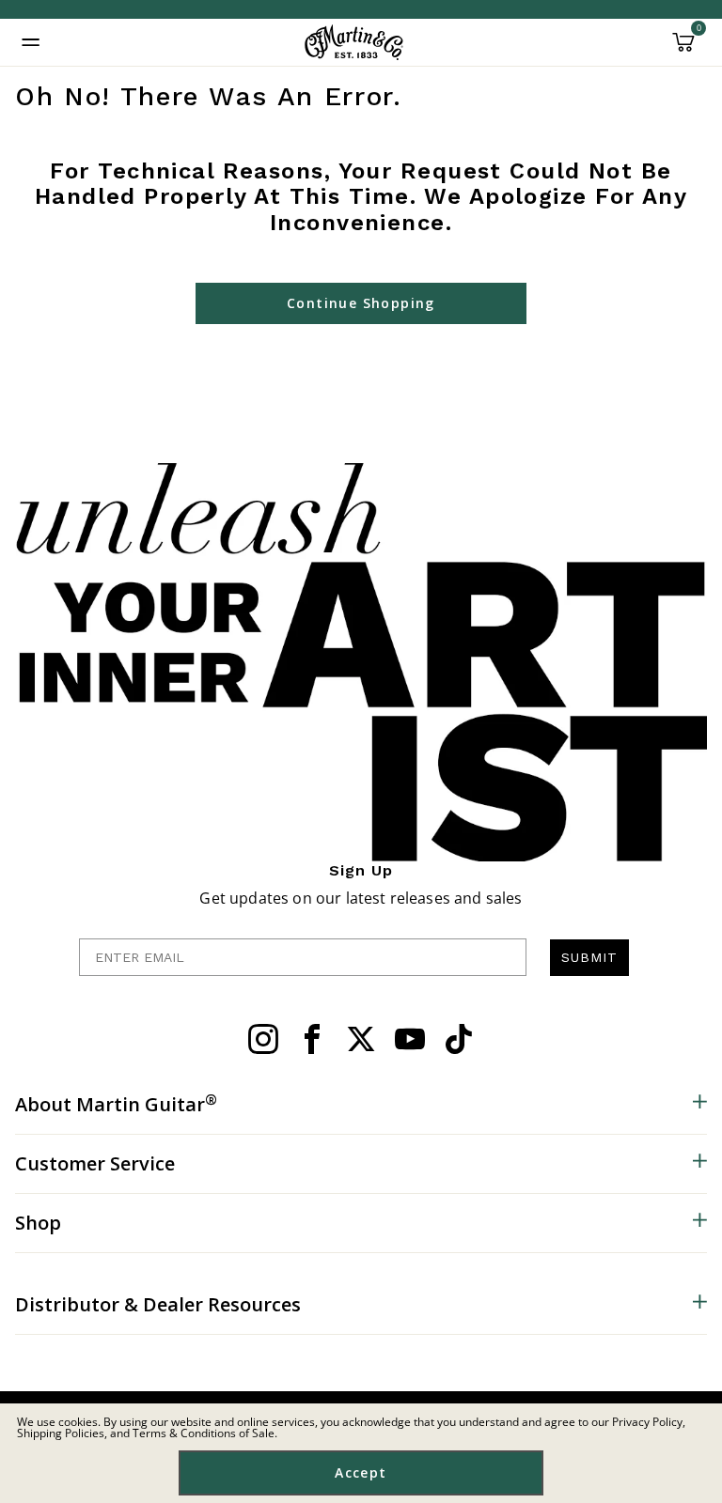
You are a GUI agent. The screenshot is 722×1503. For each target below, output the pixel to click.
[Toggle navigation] (31, 42)
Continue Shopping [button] (361, 303)
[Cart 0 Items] (683, 49)
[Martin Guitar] (354, 42)
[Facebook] (312, 1039)
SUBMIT (589, 957)
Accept (360, 1472)
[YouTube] (410, 1039)
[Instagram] (263, 1039)
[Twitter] (361, 1039)
